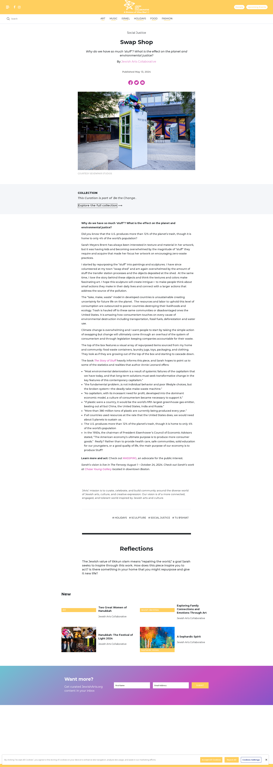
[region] (135, 760)
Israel (126, 18)
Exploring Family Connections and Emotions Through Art (192, 609)
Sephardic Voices (150, 650)
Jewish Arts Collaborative (138, 61)
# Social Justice (159, 517)
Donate (239, 7)
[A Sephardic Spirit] (157, 639)
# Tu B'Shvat (180, 517)
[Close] (266, 760)
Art (103, 18)
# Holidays (119, 517)
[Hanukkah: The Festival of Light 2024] (78, 639)
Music (113, 18)
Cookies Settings (251, 760)
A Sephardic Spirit (189, 636)
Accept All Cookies (211, 760)
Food (154, 18)
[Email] (142, 82)
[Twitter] (136, 82)
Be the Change (124, 198)
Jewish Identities (150, 610)
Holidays (140, 18)
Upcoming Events (257, 7)
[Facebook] (130, 82)
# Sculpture (137, 517)
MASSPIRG (130, 458)
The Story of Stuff (105, 360)
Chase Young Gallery (98, 469)
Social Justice (136, 32)
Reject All (231, 760)
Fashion (167, 18)
